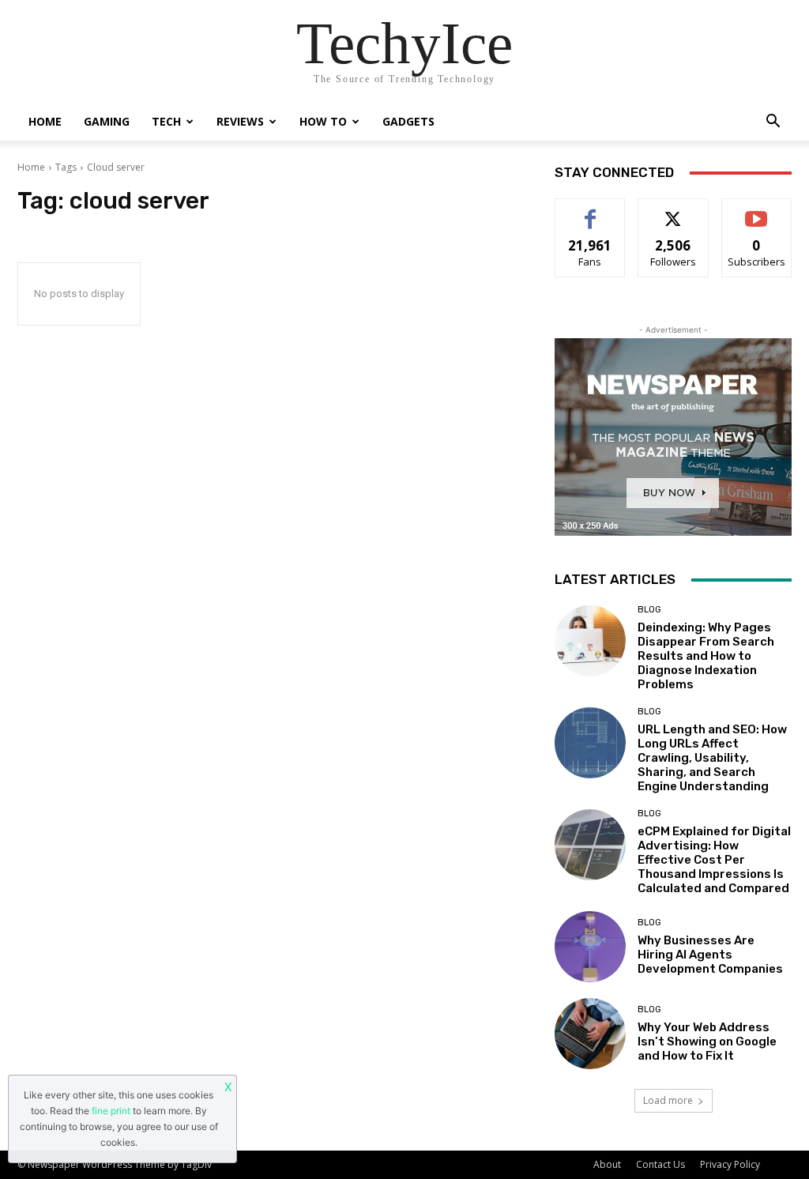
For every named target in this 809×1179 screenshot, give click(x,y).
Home (45, 121)
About (607, 1164)
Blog (649, 609)
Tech (166, 121)
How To (323, 121)
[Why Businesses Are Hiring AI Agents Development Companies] (590, 946)
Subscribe (756, 211)
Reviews (240, 121)
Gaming (107, 121)
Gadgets (408, 121)
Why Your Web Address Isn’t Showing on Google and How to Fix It (707, 1041)
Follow (673, 211)
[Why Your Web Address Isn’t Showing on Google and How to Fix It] (590, 1033)
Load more (668, 1100)
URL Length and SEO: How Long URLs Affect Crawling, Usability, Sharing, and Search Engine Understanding (712, 757)
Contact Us (660, 1164)
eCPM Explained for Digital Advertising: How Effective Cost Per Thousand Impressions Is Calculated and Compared (714, 859)
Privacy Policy (730, 1164)
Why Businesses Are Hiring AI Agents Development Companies (710, 954)
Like (590, 211)
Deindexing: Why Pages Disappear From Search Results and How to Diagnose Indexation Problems (706, 655)
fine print (111, 1111)
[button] (773, 122)
